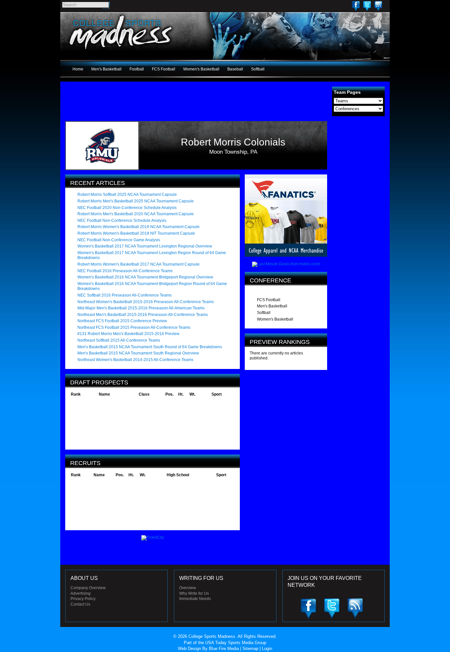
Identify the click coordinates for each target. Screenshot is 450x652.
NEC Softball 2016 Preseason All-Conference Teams (124, 295)
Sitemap (250, 648)
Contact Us (80, 604)
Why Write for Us (194, 593)
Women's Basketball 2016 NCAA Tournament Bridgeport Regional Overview (145, 277)
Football (136, 69)
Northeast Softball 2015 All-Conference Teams (118, 340)
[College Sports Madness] (121, 50)
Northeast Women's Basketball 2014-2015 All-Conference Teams (135, 359)
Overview (187, 588)
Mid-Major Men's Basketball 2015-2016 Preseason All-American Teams (141, 308)
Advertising (80, 593)
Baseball (235, 69)
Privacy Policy (83, 598)
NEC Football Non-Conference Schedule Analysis (121, 220)
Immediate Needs (195, 598)
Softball (258, 69)
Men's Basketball (106, 69)
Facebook (356, 6)
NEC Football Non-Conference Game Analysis (118, 240)
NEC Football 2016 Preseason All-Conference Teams (125, 271)
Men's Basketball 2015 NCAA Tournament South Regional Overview (138, 353)
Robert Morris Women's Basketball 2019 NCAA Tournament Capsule (138, 226)
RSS (378, 6)
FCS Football (163, 69)
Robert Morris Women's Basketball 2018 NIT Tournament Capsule (136, 233)
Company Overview (88, 588)
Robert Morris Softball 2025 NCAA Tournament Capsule (127, 194)
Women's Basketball (201, 69)
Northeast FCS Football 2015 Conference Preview (122, 321)
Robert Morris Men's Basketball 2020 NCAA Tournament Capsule (135, 214)
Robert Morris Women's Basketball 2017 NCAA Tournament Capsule (138, 264)
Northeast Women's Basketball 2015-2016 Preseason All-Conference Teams (145, 302)
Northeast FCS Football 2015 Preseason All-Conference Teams (133, 327)
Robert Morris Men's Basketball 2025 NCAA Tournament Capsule (135, 201)
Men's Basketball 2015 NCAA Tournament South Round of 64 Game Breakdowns (149, 347)
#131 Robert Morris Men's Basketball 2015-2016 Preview (128, 333)
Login (267, 648)
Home (77, 69)
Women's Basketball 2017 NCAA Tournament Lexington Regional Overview (144, 246)
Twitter (367, 6)
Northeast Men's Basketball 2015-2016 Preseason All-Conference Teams (142, 314)
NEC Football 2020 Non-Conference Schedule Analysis (127, 207)
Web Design (189, 648)
